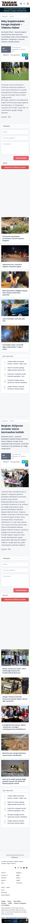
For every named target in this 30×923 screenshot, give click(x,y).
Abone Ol (6, 55)
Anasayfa (5, 16)
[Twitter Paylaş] (23, 55)
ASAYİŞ (12, 16)
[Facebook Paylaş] (26, 58)
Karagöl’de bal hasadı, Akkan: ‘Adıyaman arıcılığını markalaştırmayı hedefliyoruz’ (15, 10)
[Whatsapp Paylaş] (26, 55)
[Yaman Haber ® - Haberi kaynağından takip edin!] (9, 3)
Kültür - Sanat (14, 855)
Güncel (12, 421)
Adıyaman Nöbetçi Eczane (15, 167)
